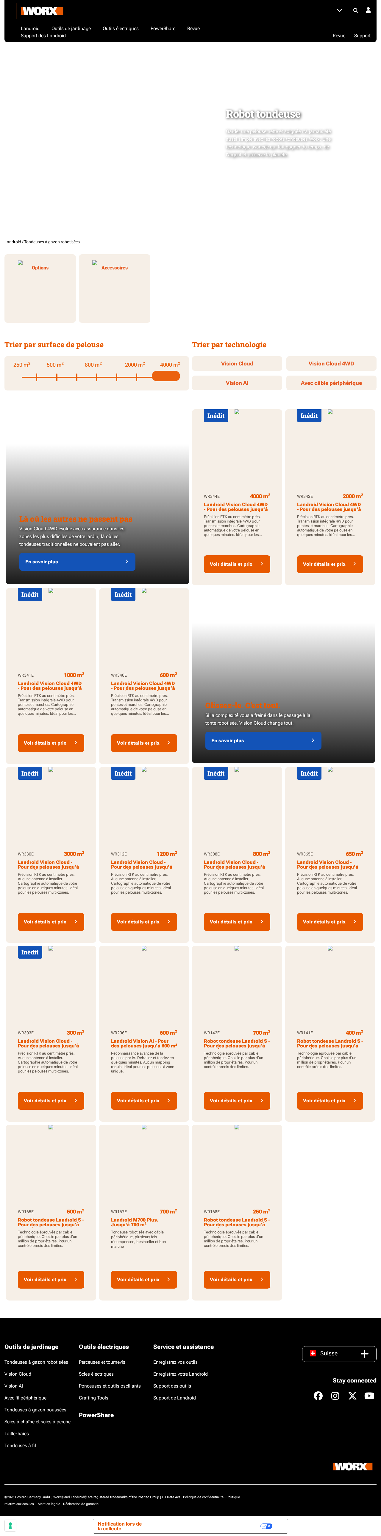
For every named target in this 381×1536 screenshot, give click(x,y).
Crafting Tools (93, 1398)
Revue (339, 35)
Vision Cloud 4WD (331, 363)
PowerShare (96, 1415)
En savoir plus (41, 562)
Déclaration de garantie (81, 1504)
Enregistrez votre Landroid (180, 1374)
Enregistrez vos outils (175, 1362)
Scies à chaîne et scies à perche (37, 1422)
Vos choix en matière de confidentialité (211, 1526)
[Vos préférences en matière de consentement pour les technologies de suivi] (10, 1525)
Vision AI (237, 383)
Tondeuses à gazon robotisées (36, 1362)
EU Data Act (171, 1497)
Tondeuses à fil (20, 1445)
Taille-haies (16, 1433)
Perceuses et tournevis (102, 1362)
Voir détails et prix (231, 564)
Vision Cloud (237, 363)
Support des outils (172, 1386)
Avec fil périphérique (25, 1398)
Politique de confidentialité (203, 1497)
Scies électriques (96, 1374)
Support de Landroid (174, 1398)
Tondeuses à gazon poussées (35, 1410)
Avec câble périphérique (331, 383)
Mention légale (49, 1504)
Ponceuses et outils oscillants (110, 1386)
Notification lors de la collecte (120, 1526)
